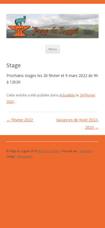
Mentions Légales (48, 151)
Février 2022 (19, 119)
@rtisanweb (25, 156)
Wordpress (86, 151)
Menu (52, 49)
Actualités (67, 95)
